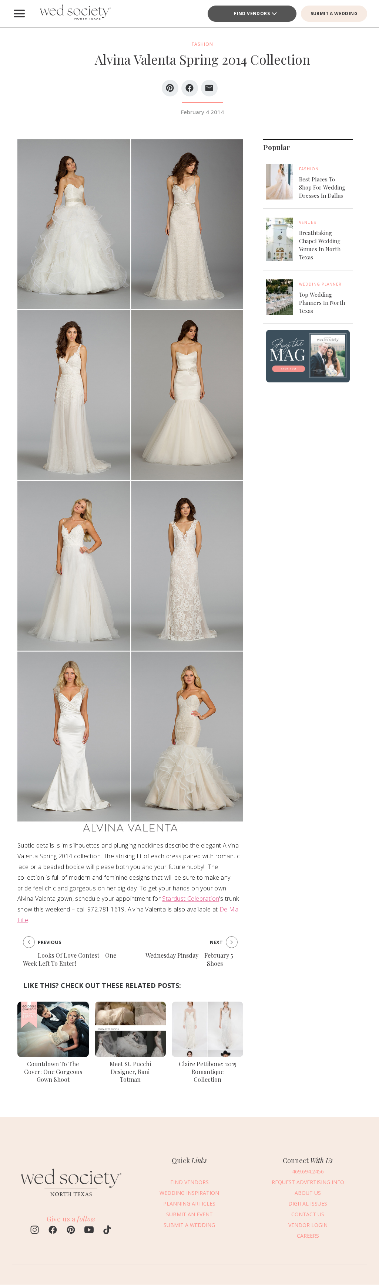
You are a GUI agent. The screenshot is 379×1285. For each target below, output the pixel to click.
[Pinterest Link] (71, 1230)
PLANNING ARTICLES (189, 1203)
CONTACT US (307, 1214)
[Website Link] (71, 1199)
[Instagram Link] (35, 1230)
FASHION (202, 44)
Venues (307, 222)
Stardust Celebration (190, 898)
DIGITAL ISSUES (307, 1203)
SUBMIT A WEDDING (334, 13)
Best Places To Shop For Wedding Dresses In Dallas (322, 187)
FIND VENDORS (252, 13)
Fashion (309, 168)
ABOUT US (308, 1192)
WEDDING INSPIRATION (189, 1192)
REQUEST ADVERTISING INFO (308, 1182)
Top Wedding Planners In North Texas (322, 302)
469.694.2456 (308, 1171)
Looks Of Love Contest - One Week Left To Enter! (69, 959)
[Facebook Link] (53, 1230)
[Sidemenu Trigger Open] (19, 13)
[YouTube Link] (89, 1230)
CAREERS (308, 1235)
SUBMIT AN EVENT (189, 1214)
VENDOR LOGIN (308, 1224)
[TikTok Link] (107, 1230)
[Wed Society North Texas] (75, 14)
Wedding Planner (320, 284)
